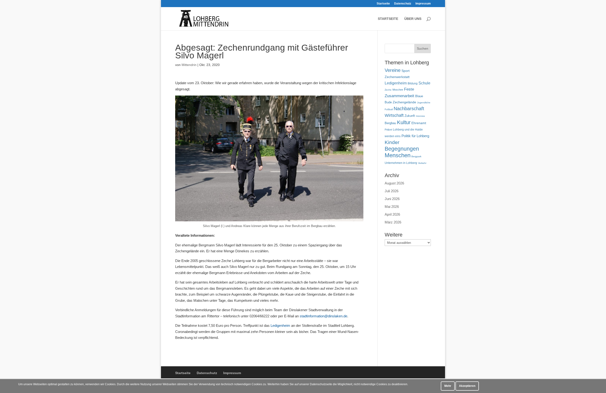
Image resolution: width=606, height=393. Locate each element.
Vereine (393, 70)
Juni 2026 (392, 199)
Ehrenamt (418, 123)
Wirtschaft (394, 115)
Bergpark (416, 156)
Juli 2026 (391, 191)
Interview (420, 116)
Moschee (397, 89)
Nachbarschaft (409, 108)
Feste (409, 89)
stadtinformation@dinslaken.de (323, 316)
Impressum (423, 3)
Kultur (403, 122)
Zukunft (410, 116)
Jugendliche (423, 102)
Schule (424, 83)
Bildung (413, 83)
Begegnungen (402, 149)
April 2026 (392, 214)
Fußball (389, 109)
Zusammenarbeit (399, 95)
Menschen (397, 155)
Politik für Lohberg (415, 136)
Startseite (383, 3)
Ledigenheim (281, 325)
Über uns (412, 19)
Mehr (447, 386)
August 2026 (394, 183)
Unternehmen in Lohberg (401, 162)
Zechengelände (404, 102)
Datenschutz (402, 3)
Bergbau (390, 123)
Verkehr (422, 163)
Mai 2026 (392, 207)
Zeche (388, 89)
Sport (405, 71)
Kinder (392, 142)
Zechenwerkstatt (397, 77)
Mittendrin (189, 65)
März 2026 (393, 222)
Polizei (388, 129)
